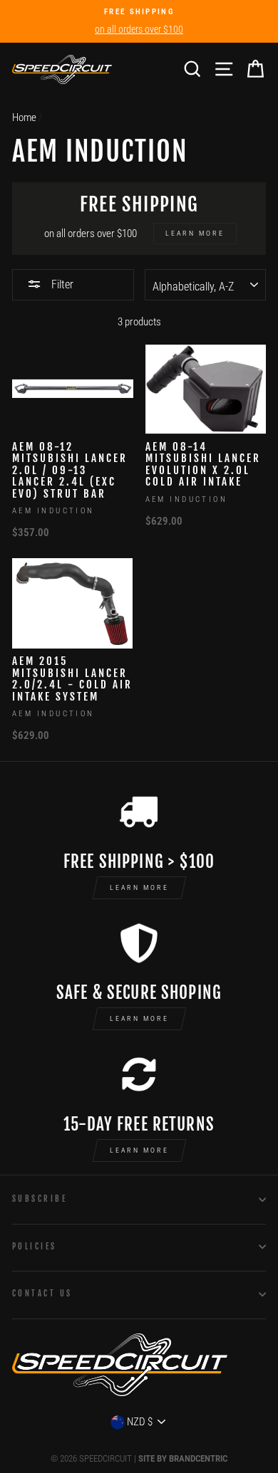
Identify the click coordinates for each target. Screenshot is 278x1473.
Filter (60, 284)
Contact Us (42, 1293)
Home (24, 117)
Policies (34, 1246)
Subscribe (39, 1198)
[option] (139, 21)
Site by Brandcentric (182, 1458)
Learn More (139, 887)
